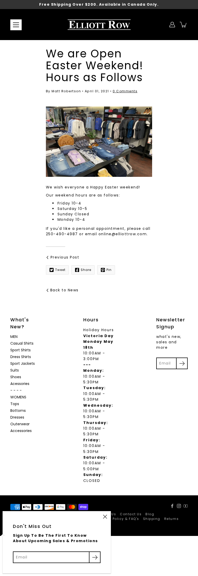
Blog (149, 514)
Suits (14, 370)
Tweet (60, 270)
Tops (14, 403)
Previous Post (65, 257)
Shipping (151, 519)
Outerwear (20, 424)
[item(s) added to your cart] (183, 24)
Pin (109, 270)
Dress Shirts (20, 356)
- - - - (16, 390)
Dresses (17, 417)
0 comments (125, 91)
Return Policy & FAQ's (119, 519)
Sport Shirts (20, 350)
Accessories (21, 430)
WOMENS (18, 397)
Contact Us (131, 514)
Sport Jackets (22, 363)
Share (86, 270)
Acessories (19, 383)
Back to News (64, 290)
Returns (171, 519)
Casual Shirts (22, 343)
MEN (14, 336)
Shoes (15, 377)
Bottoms (18, 410)
